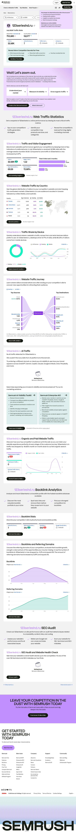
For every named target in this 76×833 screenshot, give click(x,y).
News (32, 762)
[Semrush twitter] (11, 790)
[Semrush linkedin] (2, 790)
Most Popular (33, 7)
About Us (33, 757)
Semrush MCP (20, 757)
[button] (56, 8)
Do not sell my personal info (34, 775)
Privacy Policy (37, 793)
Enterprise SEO (20, 760)
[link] (11, 7)
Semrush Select (35, 769)
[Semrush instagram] (4, 790)
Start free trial (8, 747)
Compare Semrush (7, 769)
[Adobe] (4, 793)
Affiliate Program (6, 776)
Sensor (18, 779)
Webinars (62, 760)
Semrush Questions (36, 760)
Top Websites (19, 774)
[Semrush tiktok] (5, 790)
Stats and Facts (6, 774)
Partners (33, 767)
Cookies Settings (57, 793)
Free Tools (19, 776)
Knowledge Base (49, 757)
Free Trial (4, 767)
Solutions (4, 762)
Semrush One (5, 757)
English (71, 793)
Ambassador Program (65, 762)
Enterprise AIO (20, 762)
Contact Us (34, 778)
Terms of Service (47, 793)
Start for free (66, 2)
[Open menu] (74, 2)
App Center (19, 772)
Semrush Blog (63, 757)
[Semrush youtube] (7, 790)
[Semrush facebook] (9, 790)
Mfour (17, 769)
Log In (56, 2)
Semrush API (48, 762)
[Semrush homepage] (5, 3)
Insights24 (19, 767)
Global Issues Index (36, 772)
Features (4, 760)
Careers (33, 765)
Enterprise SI (19, 765)
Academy (47, 760)
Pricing (3, 765)
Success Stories (6, 772)
